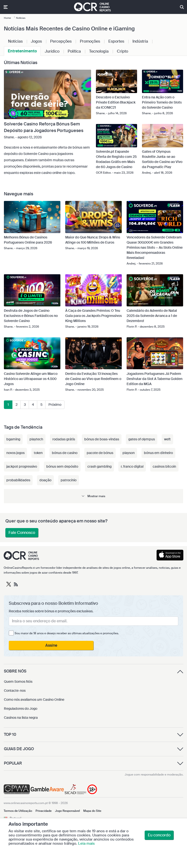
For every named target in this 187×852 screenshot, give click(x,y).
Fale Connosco (22, 532)
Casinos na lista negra (21, 717)
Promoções (90, 41)
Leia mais (86, 843)
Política (74, 51)
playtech (36, 439)
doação (45, 480)
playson (128, 453)
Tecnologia (99, 51)
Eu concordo (159, 835)
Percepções (61, 41)
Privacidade (44, 811)
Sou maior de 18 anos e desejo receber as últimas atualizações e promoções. (67, 633)
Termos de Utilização (18, 811)
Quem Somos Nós (18, 681)
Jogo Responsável (67, 811)
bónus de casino (64, 453)
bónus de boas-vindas (101, 439)
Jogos (36, 41)
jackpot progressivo (21, 466)
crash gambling (99, 466)
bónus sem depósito (62, 466)
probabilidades (18, 480)
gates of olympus (141, 439)
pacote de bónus (100, 453)
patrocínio (68, 480)
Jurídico (52, 51)
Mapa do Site (92, 811)
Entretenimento (22, 51)
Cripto (122, 51)
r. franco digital (132, 466)
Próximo (54, 404)
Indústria (140, 41)
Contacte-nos (15, 690)
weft (167, 439)
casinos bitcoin (164, 466)
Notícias (15, 41)
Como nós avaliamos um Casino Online (34, 699)
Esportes (116, 41)
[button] (93, 496)
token (38, 453)
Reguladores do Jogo (20, 708)
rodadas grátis (63, 439)
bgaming (13, 439)
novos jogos (15, 453)
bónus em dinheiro (158, 453)
